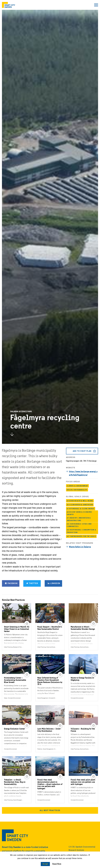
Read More (56, 864)
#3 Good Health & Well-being (80, 501)
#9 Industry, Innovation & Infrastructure (79, 519)
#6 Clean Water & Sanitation (80, 505)
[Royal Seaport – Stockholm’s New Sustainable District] (50, 626)
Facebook (12, 583)
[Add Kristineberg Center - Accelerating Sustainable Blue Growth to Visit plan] (26, 674)
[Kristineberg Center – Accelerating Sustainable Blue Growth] (16, 677)
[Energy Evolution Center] (16, 728)
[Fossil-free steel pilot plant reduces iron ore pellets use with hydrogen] (83, 779)
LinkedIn (55, 583)
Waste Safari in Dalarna (80, 546)
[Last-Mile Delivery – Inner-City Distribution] (50, 728)
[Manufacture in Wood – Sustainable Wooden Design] (83, 626)
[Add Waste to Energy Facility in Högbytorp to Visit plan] (93, 674)
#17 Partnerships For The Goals (81, 536)
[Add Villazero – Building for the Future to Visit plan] (93, 725)
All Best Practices (50, 810)
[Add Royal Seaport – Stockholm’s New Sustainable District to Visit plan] (60, 623)
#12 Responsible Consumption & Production (81, 531)
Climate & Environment (77, 486)
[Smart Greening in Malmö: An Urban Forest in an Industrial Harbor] (16, 626)
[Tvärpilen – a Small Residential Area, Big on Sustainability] (16, 779)
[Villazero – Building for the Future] (83, 728)
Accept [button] (45, 864)
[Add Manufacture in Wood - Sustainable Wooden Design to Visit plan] (93, 623)
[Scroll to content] (12, 434)
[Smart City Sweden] (8, 5)
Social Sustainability (77, 490)
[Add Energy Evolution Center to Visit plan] (26, 725)
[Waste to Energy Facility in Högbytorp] (83, 677)
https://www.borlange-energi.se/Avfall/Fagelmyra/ (83, 473)
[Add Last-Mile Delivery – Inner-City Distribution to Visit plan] (60, 725)
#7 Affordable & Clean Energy (81, 509)
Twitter (33, 583)
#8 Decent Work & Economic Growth (79, 513)
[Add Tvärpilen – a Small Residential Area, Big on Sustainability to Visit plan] (26, 776)
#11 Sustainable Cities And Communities (79, 525)
